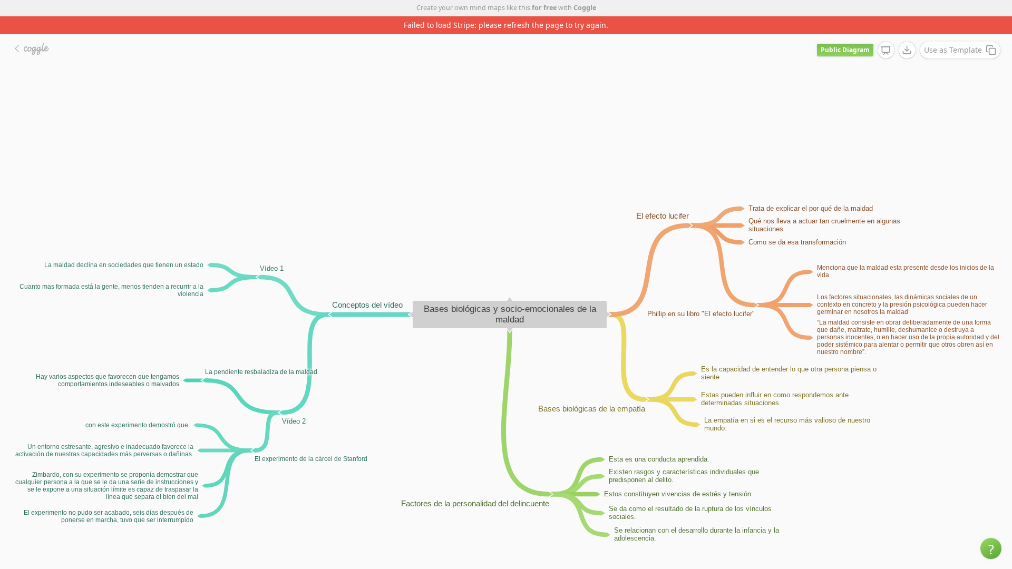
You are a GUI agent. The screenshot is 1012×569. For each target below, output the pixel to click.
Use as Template (953, 50)
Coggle (584, 7)
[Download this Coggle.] (907, 50)
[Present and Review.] (886, 50)
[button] (990, 548)
